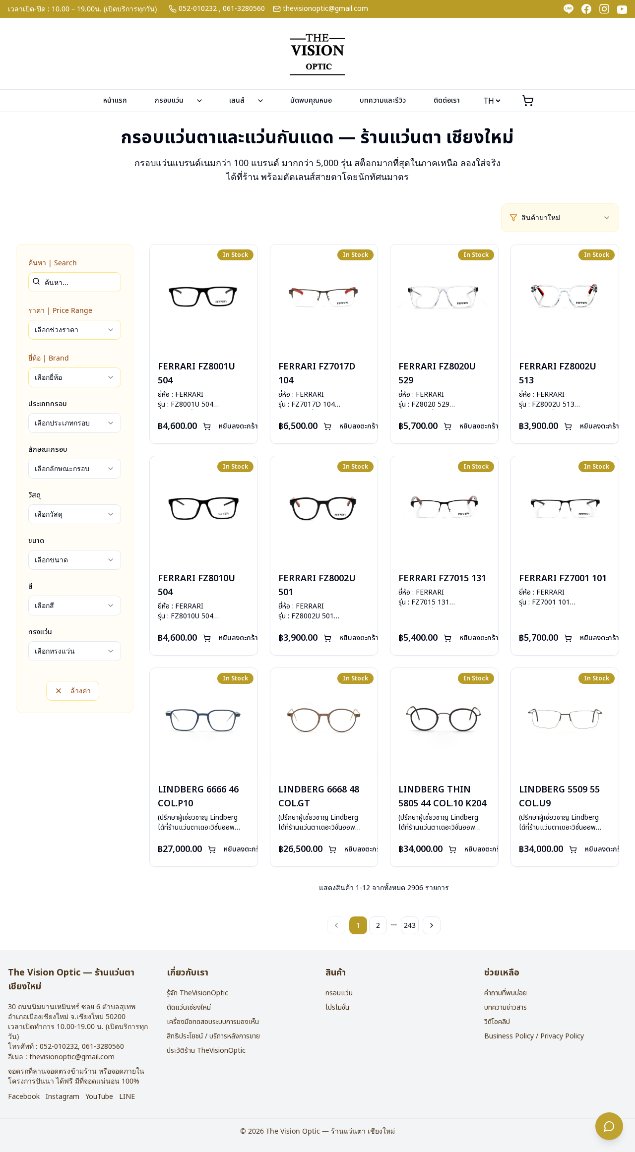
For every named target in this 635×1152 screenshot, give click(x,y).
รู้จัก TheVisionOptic (197, 993)
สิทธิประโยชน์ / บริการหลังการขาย (213, 1036)
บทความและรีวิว (383, 100)
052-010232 (198, 9)
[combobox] (566, 218)
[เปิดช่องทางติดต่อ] (609, 1126)
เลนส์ (237, 100)
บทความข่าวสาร (505, 1007)
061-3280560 (244, 9)
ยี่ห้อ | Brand (48, 358)
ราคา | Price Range (60, 310)
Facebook (24, 1097)
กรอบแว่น (169, 100)
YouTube (99, 1097)
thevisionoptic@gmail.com (325, 9)
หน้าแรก (115, 100)
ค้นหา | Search (52, 262)
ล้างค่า (80, 690)
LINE (127, 1097)
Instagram (62, 1097)
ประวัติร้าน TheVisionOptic (206, 1050)
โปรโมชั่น (337, 1007)
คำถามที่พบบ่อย (505, 993)
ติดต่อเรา (447, 100)
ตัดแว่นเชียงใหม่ (189, 1007)
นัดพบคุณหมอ (311, 100)
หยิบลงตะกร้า (238, 426)
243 (410, 925)
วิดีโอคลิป (497, 1022)
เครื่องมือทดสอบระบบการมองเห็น (213, 1022)
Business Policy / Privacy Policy (534, 1036)
